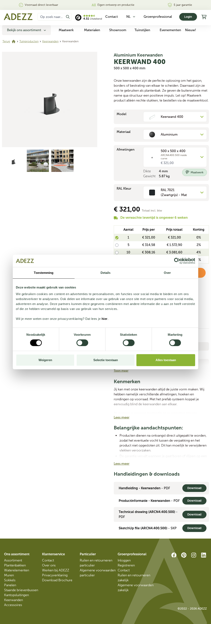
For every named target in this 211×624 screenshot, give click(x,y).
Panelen (10, 585)
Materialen (92, 30)
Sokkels (9, 580)
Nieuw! (190, 30)
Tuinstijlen (142, 30)
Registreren (126, 565)
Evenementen (170, 30)
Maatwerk (66, 30)
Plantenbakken (15, 565)
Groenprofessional (158, 17)
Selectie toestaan (105, 360)
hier (105, 318)
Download (194, 488)
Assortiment (13, 560)
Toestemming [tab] (43, 272)
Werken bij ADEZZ (55, 570)
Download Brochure (57, 580)
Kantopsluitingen (16, 595)
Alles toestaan (166, 360)
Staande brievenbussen (21, 590)
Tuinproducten (29, 41)
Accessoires (13, 605)
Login (188, 17)
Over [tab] (167, 272)
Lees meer (121, 417)
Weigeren (45, 360)
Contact (48, 560)
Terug (6, 41)
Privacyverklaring (55, 575)
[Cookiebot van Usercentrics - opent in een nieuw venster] (177, 261)
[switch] (82, 342)
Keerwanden (50, 41)
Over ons (49, 565)
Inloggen (124, 560)
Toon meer (121, 370)
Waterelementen (16, 570)
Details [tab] (106, 272)
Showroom (117, 30)
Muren (9, 575)
